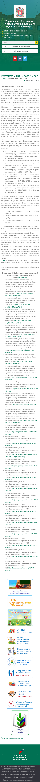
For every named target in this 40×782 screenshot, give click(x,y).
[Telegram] (25, 58)
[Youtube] (15, 58)
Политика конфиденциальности (12, 738)
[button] (20, 68)
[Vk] (20, 58)
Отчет (3, 260)
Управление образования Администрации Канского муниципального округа (20, 24)
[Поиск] (36, 42)
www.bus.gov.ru (22, 277)
